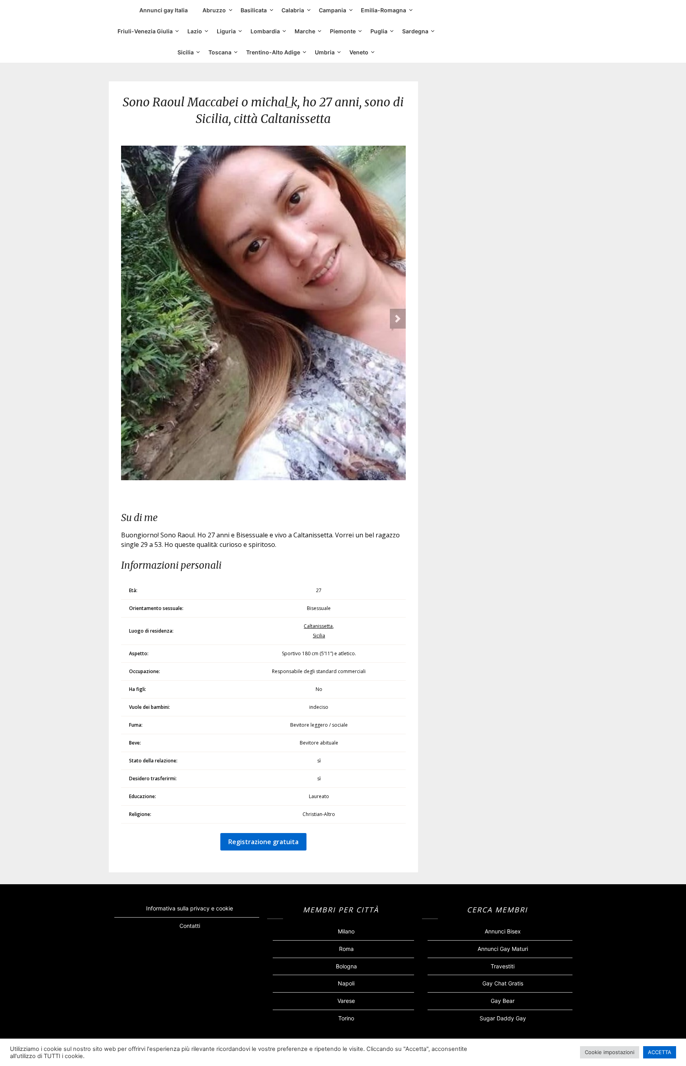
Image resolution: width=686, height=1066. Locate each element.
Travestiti (502, 966)
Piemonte (343, 31)
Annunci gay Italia (163, 10)
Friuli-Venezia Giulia (145, 31)
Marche (305, 31)
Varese (346, 1000)
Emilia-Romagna (383, 10)
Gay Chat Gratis (502, 983)
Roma (346, 948)
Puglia (378, 31)
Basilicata (254, 10)
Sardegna (415, 31)
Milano (346, 931)
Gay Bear (502, 1000)
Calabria (292, 10)
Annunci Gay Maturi (503, 948)
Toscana (219, 52)
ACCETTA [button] (659, 1052)
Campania (332, 10)
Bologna (346, 966)
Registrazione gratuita (263, 841)
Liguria (226, 31)
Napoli (346, 983)
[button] (129, 319)
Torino (346, 1018)
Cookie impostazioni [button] (609, 1052)
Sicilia (185, 52)
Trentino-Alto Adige (273, 52)
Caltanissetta (318, 626)
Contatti (189, 925)
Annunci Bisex (503, 931)
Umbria (325, 52)
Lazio (194, 31)
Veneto (358, 52)
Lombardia (265, 31)
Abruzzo (214, 10)
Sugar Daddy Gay (503, 1018)
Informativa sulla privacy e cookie (189, 908)
